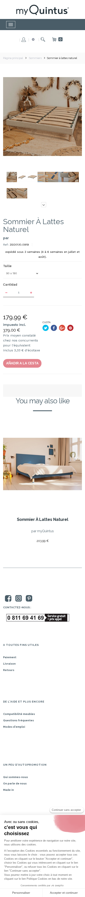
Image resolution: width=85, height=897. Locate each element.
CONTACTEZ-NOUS (16, 607)
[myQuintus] (42, 9)
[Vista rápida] (18, 533)
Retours (8, 670)
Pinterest (70, 328)
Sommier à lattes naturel (42, 519)
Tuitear (45, 328)
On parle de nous (15, 783)
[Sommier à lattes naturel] (12, 177)
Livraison (9, 663)
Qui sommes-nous (15, 777)
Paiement (9, 657)
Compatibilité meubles (19, 714)
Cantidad (10, 284)
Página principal (13, 58)
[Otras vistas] (43, 171)
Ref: (6, 244)
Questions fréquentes (18, 720)
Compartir (54, 328)
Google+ (62, 328)
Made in (8, 789)
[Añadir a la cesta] (8, 533)
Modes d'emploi (14, 726)
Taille (8, 266)
